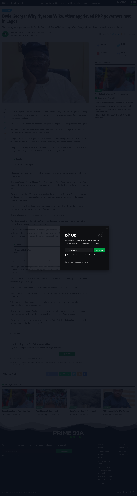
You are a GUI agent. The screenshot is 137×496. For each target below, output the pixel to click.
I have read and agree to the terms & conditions (82, 255)
